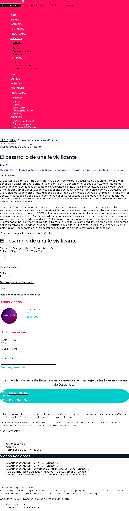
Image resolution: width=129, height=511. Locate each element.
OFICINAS (16, 58)
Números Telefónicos (25, 67)
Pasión (37, 248)
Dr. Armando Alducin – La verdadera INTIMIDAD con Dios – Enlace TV (47, 468)
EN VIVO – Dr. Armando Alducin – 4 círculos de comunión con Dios (46, 474)
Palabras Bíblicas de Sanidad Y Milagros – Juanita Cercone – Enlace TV (48, 471)
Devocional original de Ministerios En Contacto (27, 233)
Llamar (17, 42)
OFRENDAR (17, 29)
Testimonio (19, 48)
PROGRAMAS (18, 33)
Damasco (5, 248)
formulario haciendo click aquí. (81, 493)
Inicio (13, 15)
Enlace (4, 251)
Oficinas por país (22, 64)
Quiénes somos (15, 443)
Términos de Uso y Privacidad (23, 449)
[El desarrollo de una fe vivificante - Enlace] (48, 5)
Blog (13, 140)
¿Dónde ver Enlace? (24, 61)
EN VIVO (15, 19)
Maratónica (16, 38)
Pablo (28, 248)
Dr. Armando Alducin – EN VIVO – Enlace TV (32, 462)
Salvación (48, 248)
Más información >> (11, 430)
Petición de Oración (24, 51)
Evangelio (18, 248)
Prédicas (18, 54)
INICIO (4, 140)
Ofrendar (18, 45)
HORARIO (16, 24)
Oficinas (11, 446)
